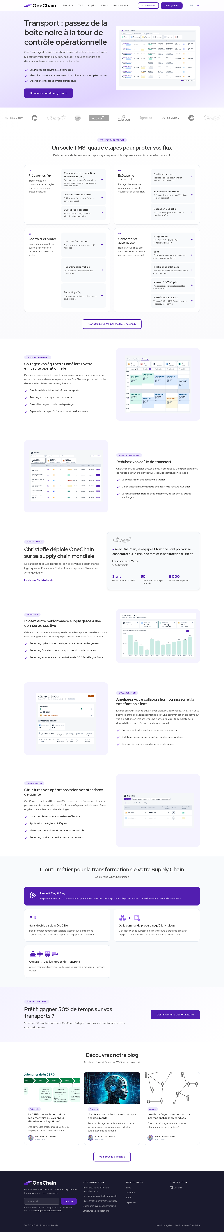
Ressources (120, 5)
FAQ (128, 1197)
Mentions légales (164, 1225)
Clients (105, 5)
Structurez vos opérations (96, 1210)
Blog (128, 1187)
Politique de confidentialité (48, 1210)
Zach (80, 5)
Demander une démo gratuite (48, 93)
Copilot (92, 5)
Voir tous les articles (112, 1156)
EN (191, 5)
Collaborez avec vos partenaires (99, 1205)
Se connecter (148, 5)
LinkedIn (178, 1187)
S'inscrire (68, 1201)
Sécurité (130, 1192)
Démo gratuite (171, 5)
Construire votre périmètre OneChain (112, 324)
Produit (67, 5)
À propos (131, 1202)
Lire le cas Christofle (36, 580)
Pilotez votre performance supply (100, 1200)
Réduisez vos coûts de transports (100, 1196)
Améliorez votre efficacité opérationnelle (96, 1189)
